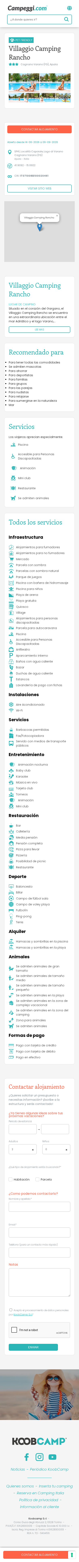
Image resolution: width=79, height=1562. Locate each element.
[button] (39, 227)
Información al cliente (39, 1506)
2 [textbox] (12, 1149)
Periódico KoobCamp (49, 1469)
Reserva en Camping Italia (40, 1493)
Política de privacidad (38, 1499)
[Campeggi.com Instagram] (39, 1457)
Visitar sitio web (39, 188)
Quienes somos (20, 1486)
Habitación (22, 1179)
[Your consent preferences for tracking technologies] (72, 1555)
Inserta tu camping (56, 1486)
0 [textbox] (46, 1149)
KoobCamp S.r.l (23, 1314)
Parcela (46, 1179)
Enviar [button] (33, 1347)
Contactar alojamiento (39, 1555)
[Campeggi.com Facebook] (26, 1457)
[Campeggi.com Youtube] (52, 1457)
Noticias (18, 1469)
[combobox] (23, 1149)
